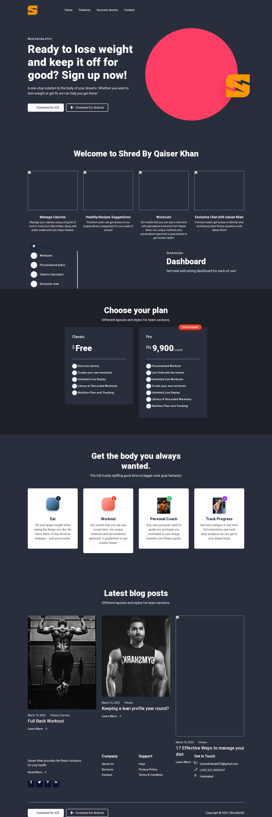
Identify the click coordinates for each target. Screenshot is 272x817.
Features (84, 10)
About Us (108, 764)
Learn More (36, 728)
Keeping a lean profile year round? (135, 708)
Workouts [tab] (45, 255)
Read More (35, 772)
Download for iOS (47, 107)
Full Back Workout (46, 721)
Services (107, 769)
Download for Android (89, 107)
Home (69, 10)
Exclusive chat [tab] (49, 284)
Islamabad (206, 776)
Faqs (142, 764)
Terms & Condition (151, 775)
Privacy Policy (148, 769)
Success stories (107, 10)
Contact (129, 10)
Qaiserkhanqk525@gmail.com (219, 764)
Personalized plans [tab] (52, 265)
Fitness (129, 702)
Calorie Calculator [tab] (51, 274)
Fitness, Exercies (60, 715)
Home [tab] (43, 246)
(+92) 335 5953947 (212, 770)
